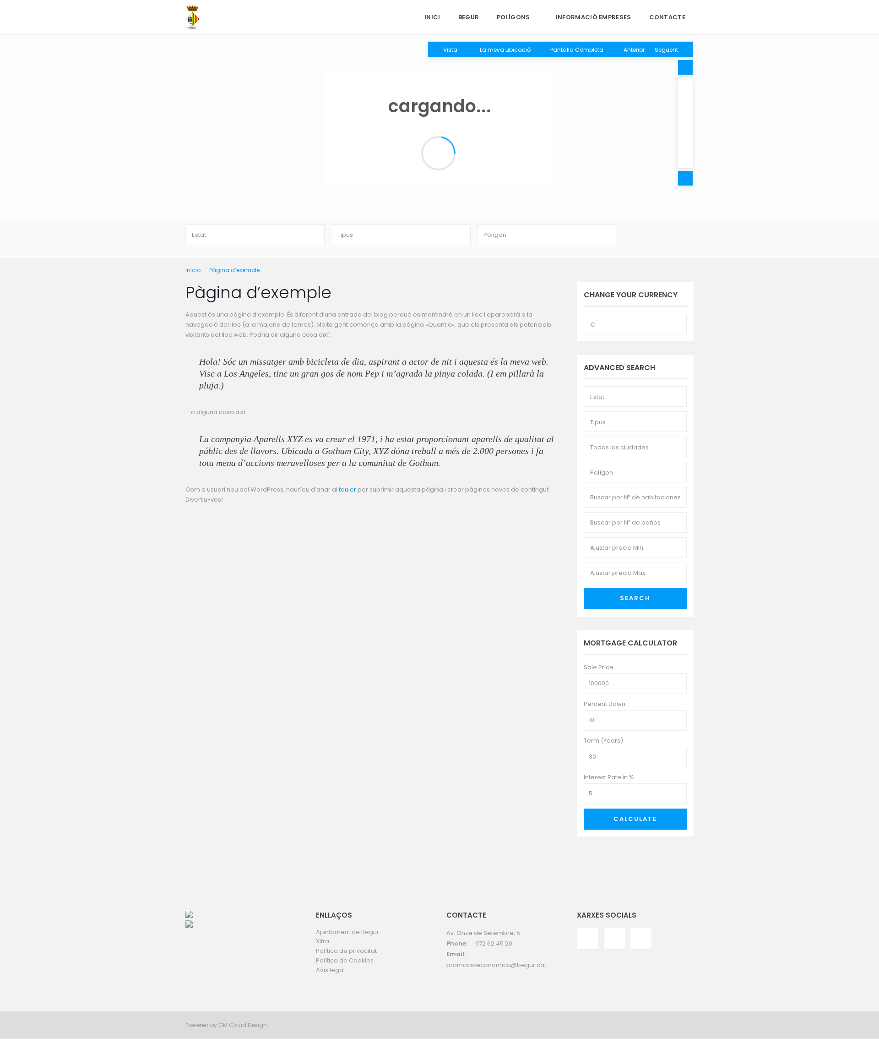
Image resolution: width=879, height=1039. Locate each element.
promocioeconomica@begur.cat (496, 965)
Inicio (193, 270)
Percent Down (604, 704)
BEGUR (468, 17)
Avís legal (330, 970)
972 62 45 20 (493, 943)
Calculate (635, 819)
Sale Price (598, 667)
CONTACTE (667, 17)
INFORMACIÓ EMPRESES (593, 17)
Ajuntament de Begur (347, 932)
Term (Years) (603, 741)
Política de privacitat (346, 950)
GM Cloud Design (242, 1025)
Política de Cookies (345, 960)
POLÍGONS (513, 17)
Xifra (322, 941)
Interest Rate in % (609, 777)
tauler (347, 489)
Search (635, 598)
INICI (432, 17)
